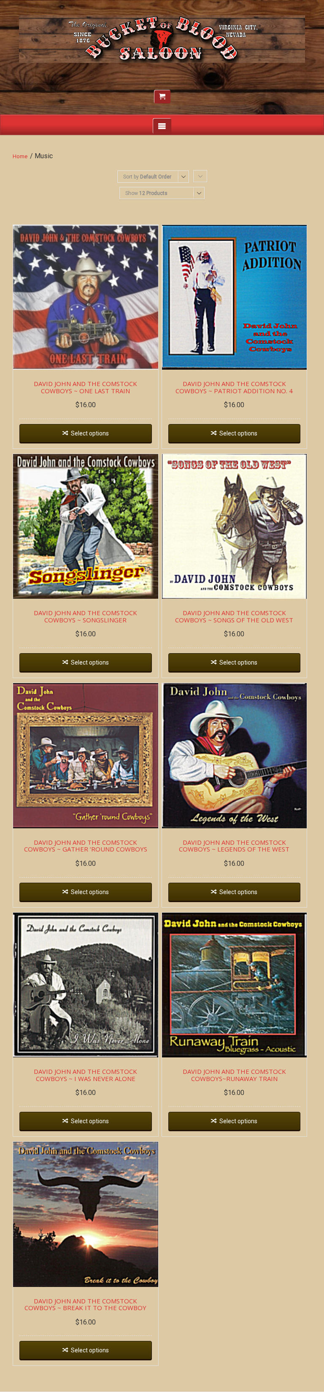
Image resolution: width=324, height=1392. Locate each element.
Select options (90, 433)
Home (20, 156)
